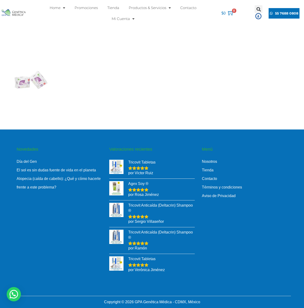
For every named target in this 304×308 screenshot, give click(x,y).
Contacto (188, 7)
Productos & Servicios (147, 7)
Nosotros (209, 161)
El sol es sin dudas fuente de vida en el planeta (56, 170)
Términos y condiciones (222, 187)
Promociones (86, 7)
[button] (258, 9)
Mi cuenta (121, 18)
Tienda (113, 7)
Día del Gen (27, 161)
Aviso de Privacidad (219, 196)
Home (55, 7)
